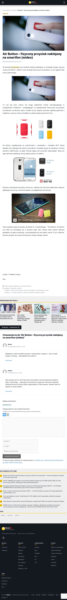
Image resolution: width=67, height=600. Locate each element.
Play (36, 550)
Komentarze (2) (7, 404)
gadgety (6, 288)
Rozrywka (4, 581)
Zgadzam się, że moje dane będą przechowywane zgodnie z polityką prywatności (22, 411)
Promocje (4, 547)
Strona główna (6, 10)
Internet (24, 286)
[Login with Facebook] (4, 414)
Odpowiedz (8, 360)
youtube (19, 288)
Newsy (29, 286)
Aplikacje (4, 584)
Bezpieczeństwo (6, 578)
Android (14, 10)
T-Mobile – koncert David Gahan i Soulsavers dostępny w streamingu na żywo (26, 290)
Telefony (20, 550)
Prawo (53, 559)
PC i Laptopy (22, 562)
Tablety (20, 553)
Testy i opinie (22, 547)
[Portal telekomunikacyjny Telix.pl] (33, 2)
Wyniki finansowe (56, 550)
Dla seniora (21, 556)
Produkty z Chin (22, 568)
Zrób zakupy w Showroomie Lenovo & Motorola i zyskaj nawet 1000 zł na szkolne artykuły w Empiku (33, 501)
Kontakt (38, 595)
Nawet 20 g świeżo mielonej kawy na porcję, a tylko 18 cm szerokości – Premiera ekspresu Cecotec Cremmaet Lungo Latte (33, 476)
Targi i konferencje (56, 553)
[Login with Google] (7, 414)
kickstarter (13, 288)
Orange (37, 547)
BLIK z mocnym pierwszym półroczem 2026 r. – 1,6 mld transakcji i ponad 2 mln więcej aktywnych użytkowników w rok (33, 492)
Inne (20, 286)
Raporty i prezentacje (57, 547)
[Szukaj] (64, 2)
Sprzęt (20, 543)
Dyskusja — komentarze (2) (10, 327)
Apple (11, 286)
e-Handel (53, 562)
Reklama (53, 565)
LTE (36, 562)
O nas (32, 595)
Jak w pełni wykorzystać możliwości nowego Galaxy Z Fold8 (23, 317)
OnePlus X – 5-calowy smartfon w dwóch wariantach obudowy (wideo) (24, 292)
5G (35, 559)
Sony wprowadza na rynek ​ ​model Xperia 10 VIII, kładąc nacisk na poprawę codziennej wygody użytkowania (32, 497)
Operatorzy (39, 543)
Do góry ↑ (5, 597)
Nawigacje (21, 559)
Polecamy (4, 550)
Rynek (53, 543)
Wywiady (53, 556)
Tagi (57, 595)
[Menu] (3, 2)
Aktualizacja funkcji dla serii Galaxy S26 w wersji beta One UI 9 (7, 316)
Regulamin (51, 595)
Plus (36, 556)
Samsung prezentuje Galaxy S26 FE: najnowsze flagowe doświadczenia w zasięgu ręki (40, 318)
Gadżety (16, 286)
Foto (3, 587)
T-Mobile (37, 553)
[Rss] (3, 538)
